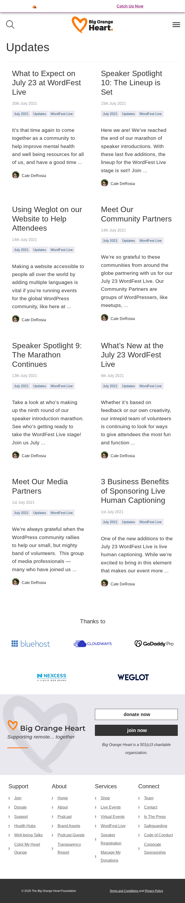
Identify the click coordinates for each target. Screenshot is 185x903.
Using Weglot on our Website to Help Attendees (47, 218)
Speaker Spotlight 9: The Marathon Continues (47, 355)
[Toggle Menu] (176, 24)
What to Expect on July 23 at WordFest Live (46, 82)
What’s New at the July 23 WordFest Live (132, 355)
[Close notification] (177, 6)
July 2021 (21, 114)
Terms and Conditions (124, 891)
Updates (39, 114)
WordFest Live (62, 114)
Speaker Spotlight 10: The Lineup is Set (131, 82)
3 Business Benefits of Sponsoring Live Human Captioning (135, 491)
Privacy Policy (154, 891)
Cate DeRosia (34, 176)
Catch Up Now (130, 6)
